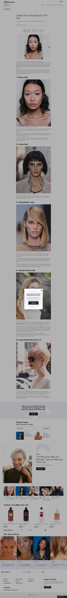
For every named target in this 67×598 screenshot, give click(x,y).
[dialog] (33, 299)
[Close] (41, 290)
